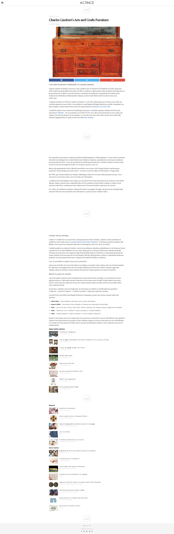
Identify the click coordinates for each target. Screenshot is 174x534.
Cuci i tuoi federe (64, 432)
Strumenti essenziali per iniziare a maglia (71, 490)
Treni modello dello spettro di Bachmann (72, 466)
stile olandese (89, 117)
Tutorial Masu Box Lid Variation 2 (69, 458)
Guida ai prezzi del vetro (66, 363)
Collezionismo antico (54, 16)
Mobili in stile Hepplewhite (67, 379)
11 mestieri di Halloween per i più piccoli (71, 439)
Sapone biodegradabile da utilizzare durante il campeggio (77, 424)
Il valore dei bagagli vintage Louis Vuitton (72, 347)
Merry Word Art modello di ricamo (69, 505)
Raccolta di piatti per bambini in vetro (71, 371)
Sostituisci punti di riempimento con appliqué (73, 474)
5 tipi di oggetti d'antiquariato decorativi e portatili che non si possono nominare (84, 339)
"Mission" (61, 113)
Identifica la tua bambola (67, 408)
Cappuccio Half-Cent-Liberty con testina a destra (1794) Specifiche (80, 482)
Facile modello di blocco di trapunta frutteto (73, 416)
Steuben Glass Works (65, 355)
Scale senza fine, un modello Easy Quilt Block (73, 498)
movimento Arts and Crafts (101, 107)
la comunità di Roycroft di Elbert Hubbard (83, 242)
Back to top (87, 525)
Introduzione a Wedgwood (67, 332)
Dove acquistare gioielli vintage (68, 387)
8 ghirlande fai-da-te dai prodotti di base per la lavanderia (77, 450)
